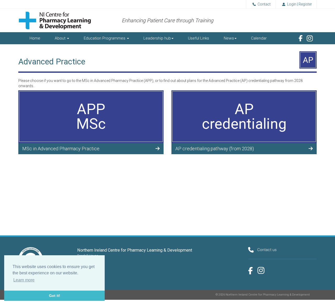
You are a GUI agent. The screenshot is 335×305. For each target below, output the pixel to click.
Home (35, 38)
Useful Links (198, 38)
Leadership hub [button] (157, 38)
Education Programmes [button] (105, 38)
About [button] (60, 38)
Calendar (259, 38)
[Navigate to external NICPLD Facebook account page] (301, 38)
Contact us (267, 249)
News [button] (229, 38)
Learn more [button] (24, 280)
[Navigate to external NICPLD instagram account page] (261, 270)
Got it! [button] (54, 295)
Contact (264, 4)
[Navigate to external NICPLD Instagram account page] (310, 38)
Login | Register (299, 4)
